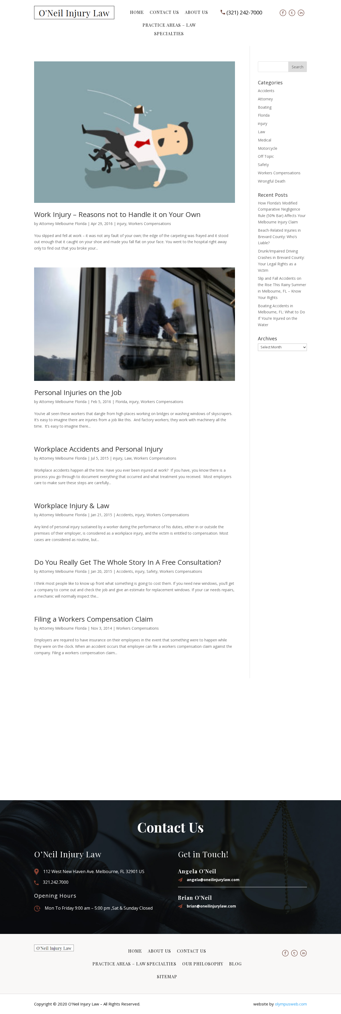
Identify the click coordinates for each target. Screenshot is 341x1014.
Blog (235, 963)
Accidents (124, 514)
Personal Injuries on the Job (78, 392)
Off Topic (266, 156)
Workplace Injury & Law (71, 505)
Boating (264, 107)
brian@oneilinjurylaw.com (211, 906)
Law (128, 458)
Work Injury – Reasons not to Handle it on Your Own (117, 214)
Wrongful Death (271, 181)
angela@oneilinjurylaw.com (213, 879)
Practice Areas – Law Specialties (169, 29)
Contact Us (164, 12)
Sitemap (167, 976)
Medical (264, 140)
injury (121, 223)
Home (137, 12)
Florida (121, 401)
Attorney (265, 98)
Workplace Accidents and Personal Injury (98, 449)
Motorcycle (267, 148)
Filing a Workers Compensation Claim (93, 619)
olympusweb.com (291, 1004)
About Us (196, 12)
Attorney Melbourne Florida (63, 223)
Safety (152, 571)
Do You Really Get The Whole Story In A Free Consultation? (127, 562)
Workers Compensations (149, 223)
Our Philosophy (202, 963)
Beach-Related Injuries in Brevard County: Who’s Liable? (279, 237)
